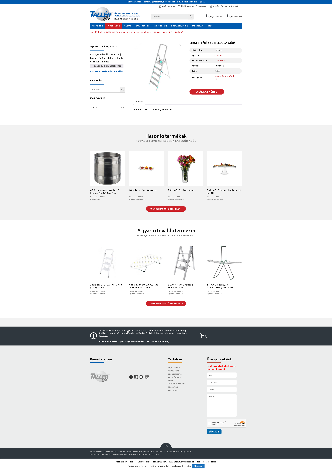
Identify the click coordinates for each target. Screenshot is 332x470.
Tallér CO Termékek (115, 32)
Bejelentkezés (216, 16)
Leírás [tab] (139, 101)
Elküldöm (214, 432)
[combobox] (107, 107)
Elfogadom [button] (198, 466)
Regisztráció (236, 16)
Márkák (128, 26)
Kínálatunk (173, 371)
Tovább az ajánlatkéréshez (106, 66)
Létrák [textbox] (106, 108)
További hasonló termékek (165, 209)
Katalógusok (142, 26)
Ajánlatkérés (206, 92)
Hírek (209, 26)
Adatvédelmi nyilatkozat (138, 454)
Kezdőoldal (96, 32)
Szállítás (173, 387)
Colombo (219, 55)
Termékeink (97, 26)
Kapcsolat (197, 26)
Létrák (218, 79)
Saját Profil (174, 368)
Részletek (186, 466)
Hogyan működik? (176, 384)
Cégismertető (160, 26)
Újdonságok (114, 26)
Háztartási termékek (139, 32)
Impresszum (154, 454)
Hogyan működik (179, 26)
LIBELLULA (220, 60)
